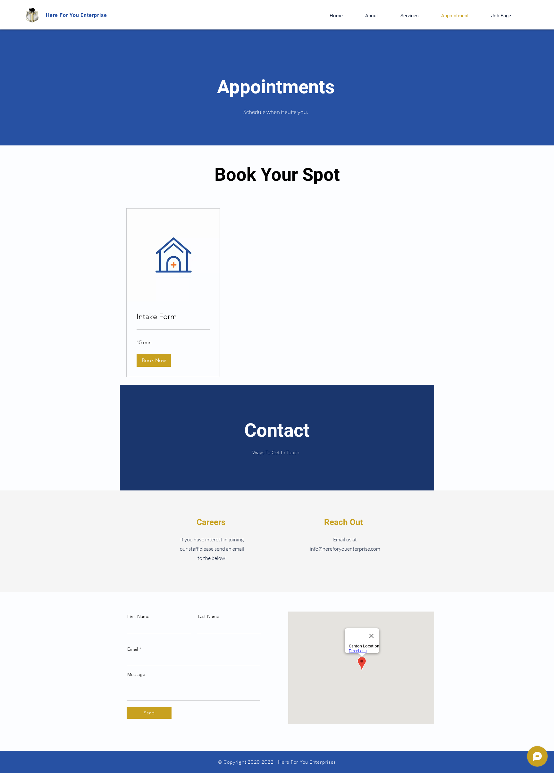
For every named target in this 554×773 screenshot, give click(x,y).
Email (132, 649)
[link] (173, 316)
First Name (138, 616)
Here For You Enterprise (76, 15)
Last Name (208, 616)
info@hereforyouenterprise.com (345, 549)
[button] (154, 360)
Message (136, 674)
